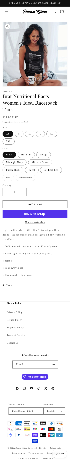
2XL (8, 141)
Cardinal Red (51, 170)
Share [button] (9, 285)
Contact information (29, 458)
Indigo (43, 154)
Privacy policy (18, 453)
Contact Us (12, 343)
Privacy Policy (14, 312)
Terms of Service (16, 335)
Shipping (6, 122)
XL (52, 133)
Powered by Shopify (37, 448)
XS (8, 133)
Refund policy (56, 448)
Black (9, 154)
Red (10, 178)
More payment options (35, 222)
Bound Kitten (21, 448)
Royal (32, 170)
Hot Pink (26, 154)
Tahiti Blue (27, 178)
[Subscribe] (54, 364)
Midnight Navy (14, 162)
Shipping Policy (15, 327)
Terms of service (36, 453)
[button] (7, 11)
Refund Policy (14, 320)
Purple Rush (13, 170)
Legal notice (47, 458)
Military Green (40, 162)
